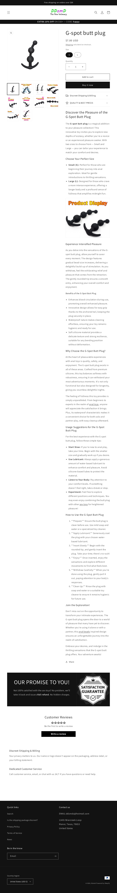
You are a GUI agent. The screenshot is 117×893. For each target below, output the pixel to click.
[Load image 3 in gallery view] (39, 89)
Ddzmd (93, 883)
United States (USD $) (19, 881)
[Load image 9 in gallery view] (53, 102)
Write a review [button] (58, 733)
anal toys (93, 404)
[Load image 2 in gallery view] (26, 89)
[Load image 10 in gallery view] (13, 115)
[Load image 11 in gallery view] (26, 115)
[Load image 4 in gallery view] (53, 89)
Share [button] (71, 662)
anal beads (84, 631)
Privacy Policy (13, 826)
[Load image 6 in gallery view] (26, 102)
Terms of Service (14, 833)
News (9, 839)
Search (10, 813)
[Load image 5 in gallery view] (13, 102)
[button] (8, 12)
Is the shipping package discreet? (22, 820)
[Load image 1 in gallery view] (13, 89)
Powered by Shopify (103, 883)
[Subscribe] (55, 856)
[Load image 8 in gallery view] (39, 102)
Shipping (69, 44)
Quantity (69, 61)
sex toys (84, 504)
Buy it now (87, 85)
